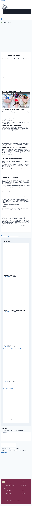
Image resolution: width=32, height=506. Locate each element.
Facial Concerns (4, 5)
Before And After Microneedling (10, 419)
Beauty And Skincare (5, 7)
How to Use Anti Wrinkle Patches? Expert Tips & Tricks (14, 310)
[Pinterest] (6, 488)
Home (3, 4)
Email (17, 446)
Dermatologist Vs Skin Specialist (10, 275)
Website (17, 448)
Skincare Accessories (8, 493)
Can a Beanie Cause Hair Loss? (6, 233)
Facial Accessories (5, 9)
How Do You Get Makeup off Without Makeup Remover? (9, 236)
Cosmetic (4, 10)
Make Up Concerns (5, 6)
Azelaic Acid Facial (7, 345)
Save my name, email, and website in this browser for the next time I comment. (14, 450)
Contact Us (23, 493)
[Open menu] (1, 19)
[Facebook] (2, 488)
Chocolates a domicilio (16, 66)
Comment (3, 441)
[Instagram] (4, 488)
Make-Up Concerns (23, 484)
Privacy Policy (23, 494)
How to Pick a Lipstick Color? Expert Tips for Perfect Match (15, 380)
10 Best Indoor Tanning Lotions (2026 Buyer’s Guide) (14, 384)
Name (17, 443)
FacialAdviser (7, 276)
